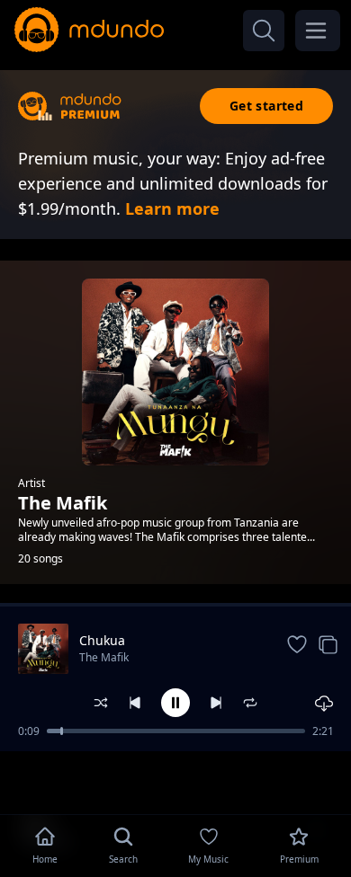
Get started (266, 105)
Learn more (172, 208)
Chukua (102, 640)
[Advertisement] (176, 780)
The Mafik (104, 657)
